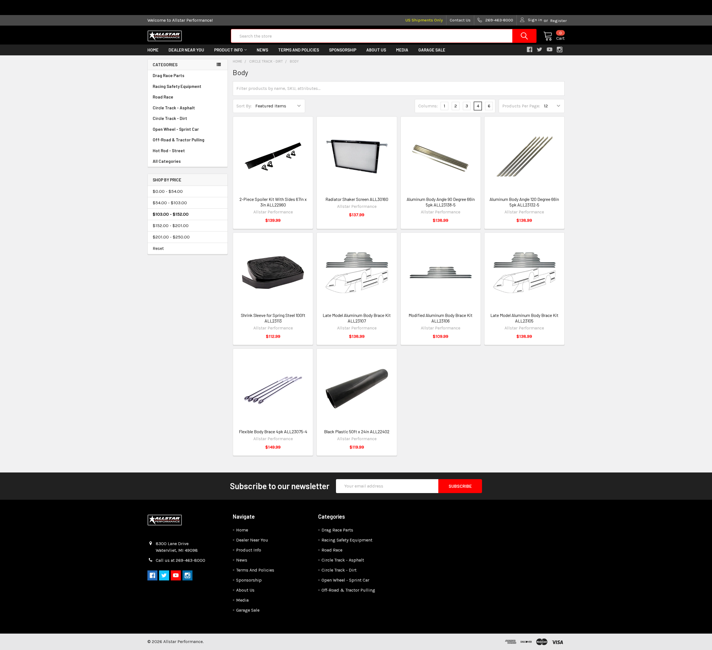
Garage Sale (431, 49)
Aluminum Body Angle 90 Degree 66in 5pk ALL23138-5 (441, 201)
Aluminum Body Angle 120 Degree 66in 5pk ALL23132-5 (524, 201)
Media (402, 49)
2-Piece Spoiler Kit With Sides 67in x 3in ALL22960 (273, 201)
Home (153, 49)
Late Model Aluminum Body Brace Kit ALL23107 (357, 317)
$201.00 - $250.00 (171, 237)
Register (558, 20)
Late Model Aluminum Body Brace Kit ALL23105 (524, 317)
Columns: (428, 106)
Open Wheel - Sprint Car (176, 129)
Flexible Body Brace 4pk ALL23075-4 (273, 431)
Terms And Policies (298, 49)
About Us (376, 49)
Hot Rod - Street (169, 150)
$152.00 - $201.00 (171, 225)
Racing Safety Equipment (177, 86)
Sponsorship (342, 49)
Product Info (228, 49)
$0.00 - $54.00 (168, 191)
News (262, 49)
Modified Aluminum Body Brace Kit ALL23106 (441, 317)
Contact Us (460, 20)
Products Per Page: (521, 106)
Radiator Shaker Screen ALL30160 (356, 199)
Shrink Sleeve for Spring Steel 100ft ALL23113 (273, 317)
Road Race (163, 96)
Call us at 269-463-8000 (180, 560)
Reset (158, 248)
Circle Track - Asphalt (174, 107)
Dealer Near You (186, 49)
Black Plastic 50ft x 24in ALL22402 (356, 431)
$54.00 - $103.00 (170, 202)
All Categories (167, 161)
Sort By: (244, 106)
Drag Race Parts (168, 75)
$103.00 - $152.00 (171, 214)
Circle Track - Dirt (170, 118)
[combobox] (384, 36)
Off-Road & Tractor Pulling (178, 139)
